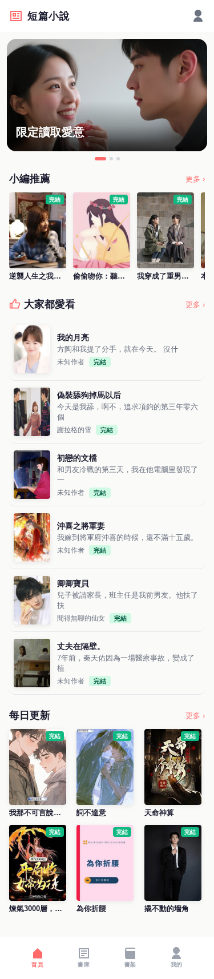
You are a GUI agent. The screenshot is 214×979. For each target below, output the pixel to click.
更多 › (195, 179)
